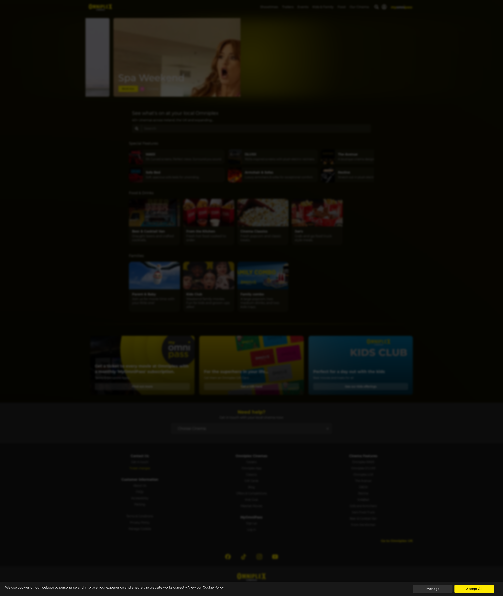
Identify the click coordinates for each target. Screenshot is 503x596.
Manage (433, 589)
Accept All (474, 589)
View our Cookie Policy (206, 587)
